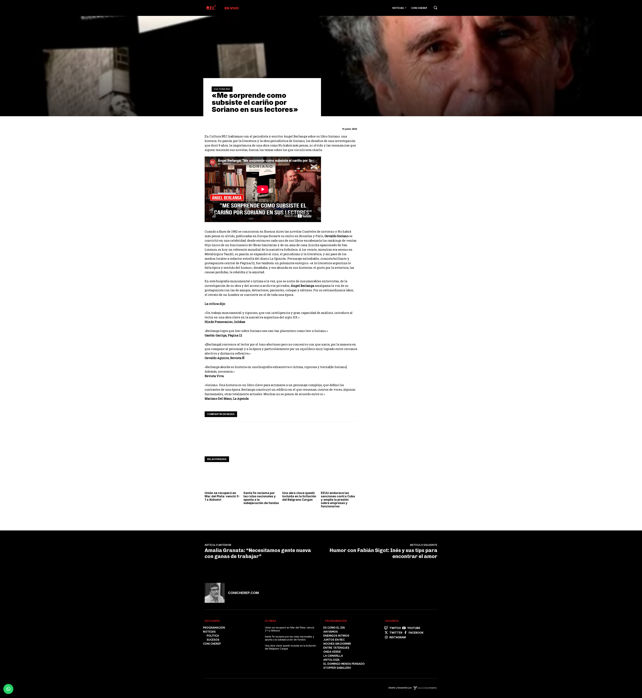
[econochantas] (390, 179)
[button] (435, 8)
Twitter (395, 632)
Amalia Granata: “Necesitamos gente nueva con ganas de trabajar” (258, 553)
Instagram (397, 637)
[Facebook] (322, 413)
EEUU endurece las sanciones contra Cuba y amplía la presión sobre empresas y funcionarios (338, 499)
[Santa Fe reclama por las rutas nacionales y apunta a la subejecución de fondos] (261, 479)
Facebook (416, 632)
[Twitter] (330, 413)
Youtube (413, 628)
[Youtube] (404, 628)
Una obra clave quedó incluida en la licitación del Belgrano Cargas (299, 496)
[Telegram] (345, 413)
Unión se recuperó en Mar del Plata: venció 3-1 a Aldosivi (222, 496)
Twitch (395, 628)
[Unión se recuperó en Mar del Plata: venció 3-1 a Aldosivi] (223, 479)
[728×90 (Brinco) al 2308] (265, 446)
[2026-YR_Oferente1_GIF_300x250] (390, 272)
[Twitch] (386, 628)
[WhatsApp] (338, 413)
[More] (353, 413)
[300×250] (390, 225)
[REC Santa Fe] (211, 8)
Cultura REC (222, 89)
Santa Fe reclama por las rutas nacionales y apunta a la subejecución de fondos (261, 498)
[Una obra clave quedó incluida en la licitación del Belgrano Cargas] (300, 479)
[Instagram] (386, 637)
